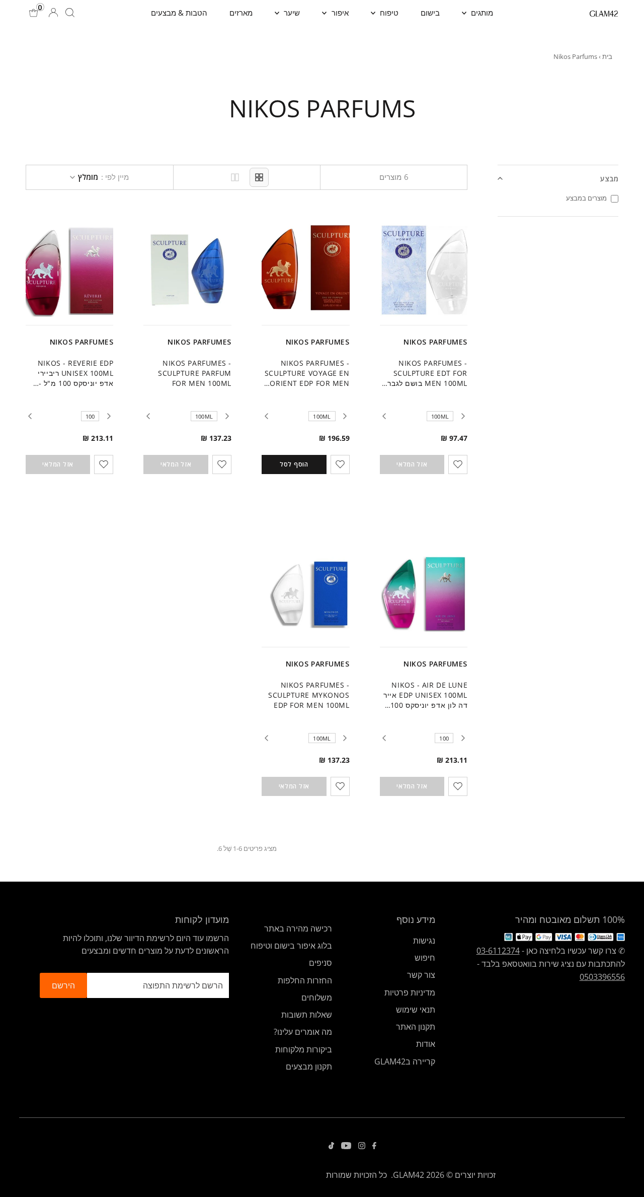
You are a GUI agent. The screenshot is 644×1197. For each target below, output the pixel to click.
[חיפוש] (69, 12)
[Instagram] (362, 1146)
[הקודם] (462, 416)
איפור (339, 13)
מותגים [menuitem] (481, 13)
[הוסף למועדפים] (457, 464)
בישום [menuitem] (430, 13)
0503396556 (602, 976)
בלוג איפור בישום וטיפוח (291, 945)
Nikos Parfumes (435, 342)
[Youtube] (346, 1146)
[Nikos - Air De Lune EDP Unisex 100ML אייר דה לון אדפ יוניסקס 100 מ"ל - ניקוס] (424, 592)
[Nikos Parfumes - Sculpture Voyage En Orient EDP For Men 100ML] (306, 270)
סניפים (320, 962)
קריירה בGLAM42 (404, 1061)
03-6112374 (498, 950)
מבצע (609, 178)
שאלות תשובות (306, 1014)
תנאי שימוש (415, 1009)
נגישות (424, 940)
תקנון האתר (415, 1026)
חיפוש (425, 957)
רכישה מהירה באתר (298, 928)
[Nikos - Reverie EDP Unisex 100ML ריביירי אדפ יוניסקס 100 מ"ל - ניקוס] (70, 270)
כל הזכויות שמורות (356, 1174)
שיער (291, 13)
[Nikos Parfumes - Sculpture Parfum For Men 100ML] (187, 270)
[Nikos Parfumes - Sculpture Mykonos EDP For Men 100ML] (306, 592)
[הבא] (384, 416)
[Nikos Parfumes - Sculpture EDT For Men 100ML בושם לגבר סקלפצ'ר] (424, 270)
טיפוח (388, 13)
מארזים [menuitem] (241, 13)
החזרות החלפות (305, 980)
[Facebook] (374, 1146)
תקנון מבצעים (309, 1066)
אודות (425, 1043)
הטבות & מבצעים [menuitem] (179, 13)
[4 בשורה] (259, 177)
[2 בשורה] (235, 177)
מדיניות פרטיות (409, 992)
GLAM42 (408, 1174)
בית (607, 56)
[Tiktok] (331, 1146)
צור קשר (421, 974)
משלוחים (316, 997)
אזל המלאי (411, 464)
